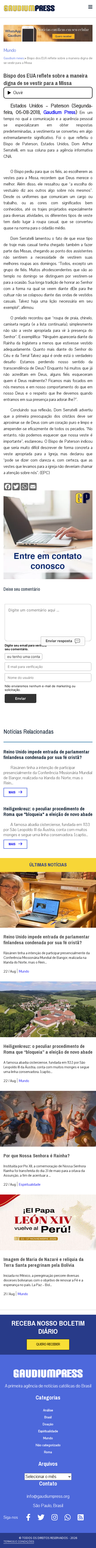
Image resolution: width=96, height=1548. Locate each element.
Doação (48, 1424)
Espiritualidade (30, 1184)
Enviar (20, 698)
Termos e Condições (18, 1541)
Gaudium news (13, 58)
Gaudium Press (59, 112)
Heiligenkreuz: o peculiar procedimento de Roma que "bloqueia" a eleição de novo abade (48, 812)
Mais (12, 792)
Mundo (9, 50)
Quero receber (48, 1344)
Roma (48, 1452)
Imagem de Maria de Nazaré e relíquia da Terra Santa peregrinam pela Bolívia (43, 1262)
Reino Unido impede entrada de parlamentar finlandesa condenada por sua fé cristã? (46, 755)
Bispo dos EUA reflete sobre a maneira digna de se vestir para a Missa (45, 79)
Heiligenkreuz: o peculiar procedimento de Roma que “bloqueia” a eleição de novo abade (48, 1049)
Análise (48, 1410)
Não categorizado (48, 1445)
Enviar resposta (59, 641)
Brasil (48, 1417)
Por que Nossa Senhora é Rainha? (36, 1156)
